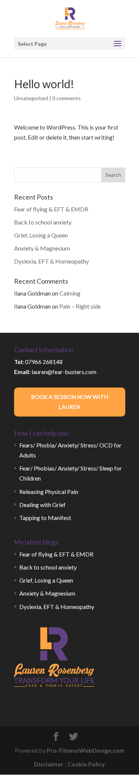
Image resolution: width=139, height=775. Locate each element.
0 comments (66, 98)
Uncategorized (31, 98)
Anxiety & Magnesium (42, 248)
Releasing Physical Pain (48, 491)
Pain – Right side (80, 306)
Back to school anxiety (43, 222)
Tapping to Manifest (45, 517)
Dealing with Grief (42, 504)
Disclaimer (48, 764)
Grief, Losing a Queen (41, 235)
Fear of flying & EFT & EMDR (51, 209)
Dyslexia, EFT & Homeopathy (51, 261)
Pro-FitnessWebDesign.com (86, 750)
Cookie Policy (86, 764)
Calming (69, 293)
